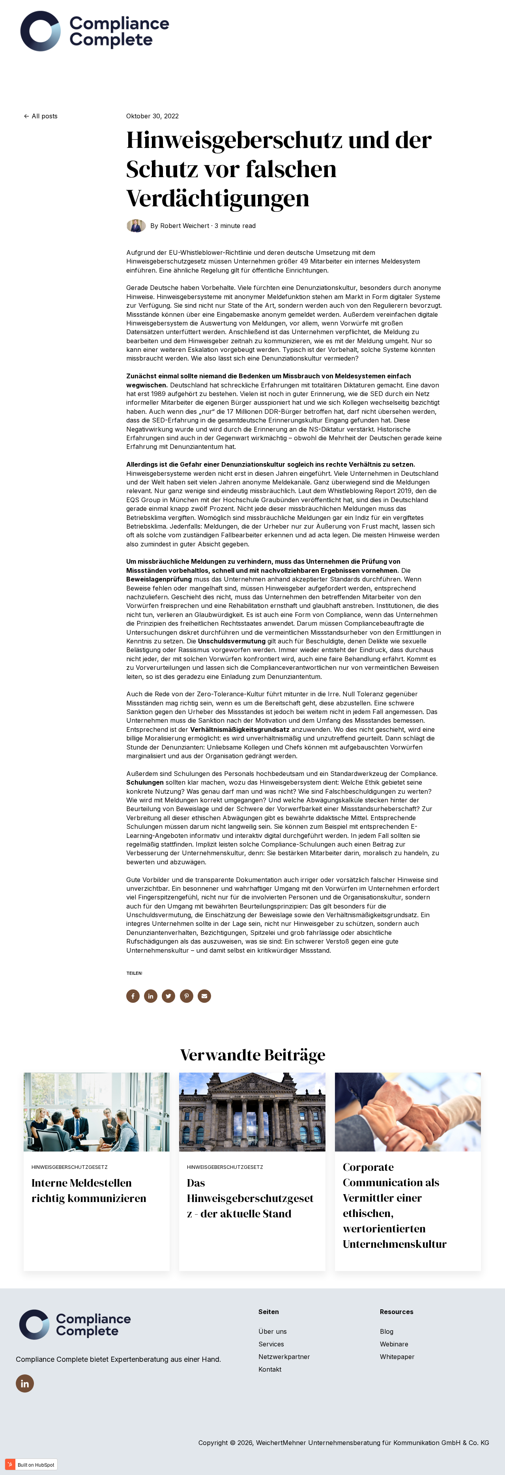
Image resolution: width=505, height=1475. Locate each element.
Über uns (272, 1331)
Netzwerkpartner (284, 1357)
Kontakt (269, 1369)
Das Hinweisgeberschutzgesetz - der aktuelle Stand (250, 1198)
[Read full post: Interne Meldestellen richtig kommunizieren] (97, 1112)
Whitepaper (397, 1357)
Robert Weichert (184, 226)
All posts (45, 116)
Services (271, 1344)
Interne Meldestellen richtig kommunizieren (89, 1190)
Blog (386, 1331)
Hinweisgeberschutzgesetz (70, 1167)
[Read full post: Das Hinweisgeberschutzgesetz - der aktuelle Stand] (252, 1112)
